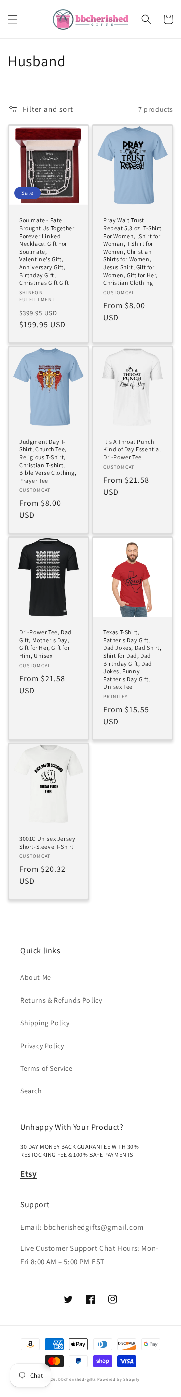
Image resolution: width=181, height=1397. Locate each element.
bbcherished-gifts (77, 1379)
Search (31, 1090)
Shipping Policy (45, 1022)
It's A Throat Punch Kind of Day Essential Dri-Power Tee (132, 449)
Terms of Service (46, 1068)
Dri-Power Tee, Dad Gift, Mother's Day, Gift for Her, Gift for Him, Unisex (45, 643)
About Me (35, 977)
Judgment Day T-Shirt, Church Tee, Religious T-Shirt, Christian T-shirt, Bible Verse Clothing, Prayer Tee (48, 461)
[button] (13, 19)
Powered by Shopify (118, 1379)
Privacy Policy (42, 1045)
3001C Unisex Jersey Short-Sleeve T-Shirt (47, 842)
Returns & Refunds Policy (61, 1000)
